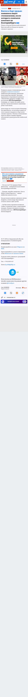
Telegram (20, 247)
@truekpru (10, 283)
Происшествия (4, 8)
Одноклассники (18, 253)
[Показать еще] (23, 64)
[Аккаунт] (26, 2)
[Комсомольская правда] (8, 2)
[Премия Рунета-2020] (14, 1)
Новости (23, 5)
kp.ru (25, 288)
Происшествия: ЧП (11, 297)
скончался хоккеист (13, 92)
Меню (2, 2)
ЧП (4, 297)
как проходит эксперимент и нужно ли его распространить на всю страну (14, 176)
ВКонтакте (8, 253)
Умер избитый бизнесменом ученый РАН (10, 5)
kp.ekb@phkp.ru (10, 265)
